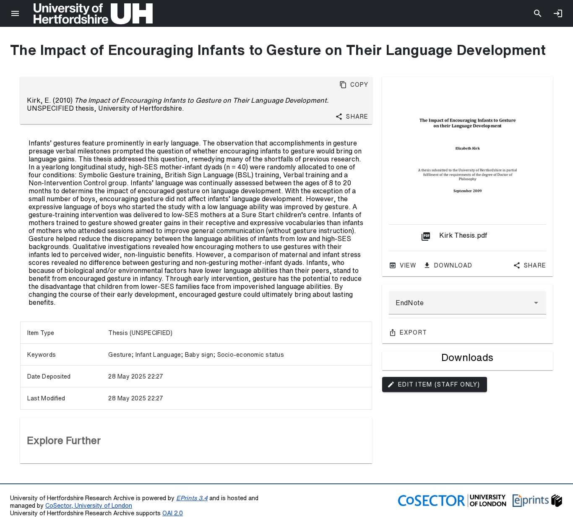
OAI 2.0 (172, 513)
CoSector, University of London (88, 505)
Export (413, 332)
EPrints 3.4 (192, 498)
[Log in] (558, 13)
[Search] (538, 13)
